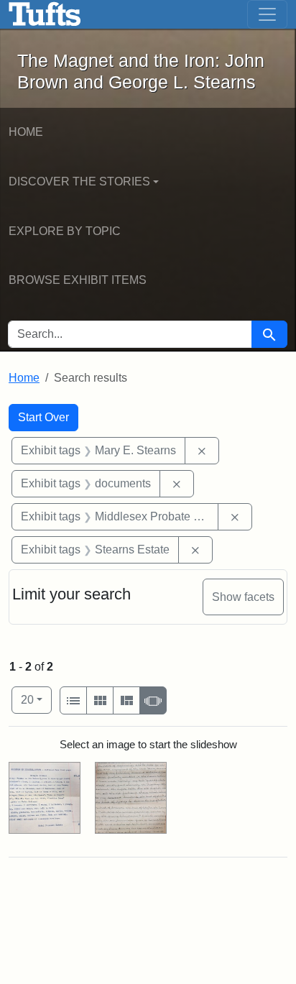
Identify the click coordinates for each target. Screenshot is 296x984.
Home (26, 132)
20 (36, 699)
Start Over (43, 417)
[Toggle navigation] (267, 14)
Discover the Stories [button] (79, 181)
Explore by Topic (65, 231)
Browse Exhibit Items (78, 280)
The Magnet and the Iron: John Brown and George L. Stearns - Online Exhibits (45, 14)
